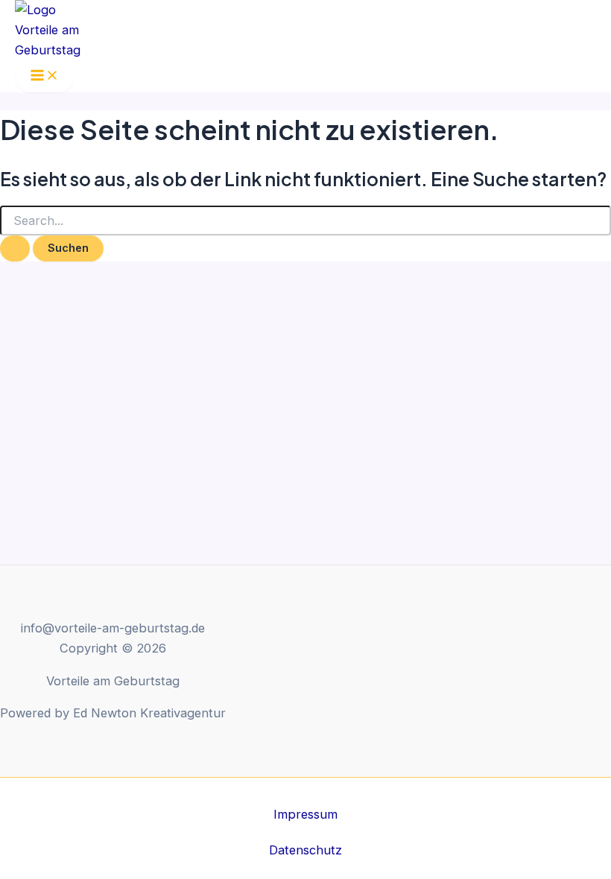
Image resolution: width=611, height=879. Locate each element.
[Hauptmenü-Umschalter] (45, 76)
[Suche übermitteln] (15, 248)
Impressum (305, 814)
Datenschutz (305, 849)
